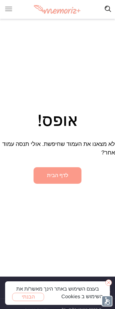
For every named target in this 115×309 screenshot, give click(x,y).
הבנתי (28, 296)
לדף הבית (57, 175)
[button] (107, 301)
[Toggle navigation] (108, 9)
